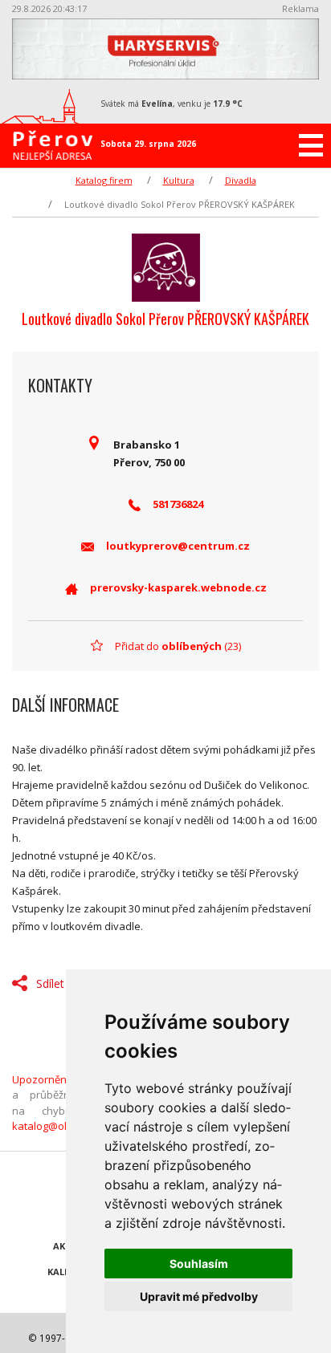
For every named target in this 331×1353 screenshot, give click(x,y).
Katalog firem (104, 180)
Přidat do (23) (178, 646)
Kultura (178, 180)
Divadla (240, 180)
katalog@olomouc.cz (62, 1126)
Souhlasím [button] (199, 1263)
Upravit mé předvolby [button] (199, 1296)
